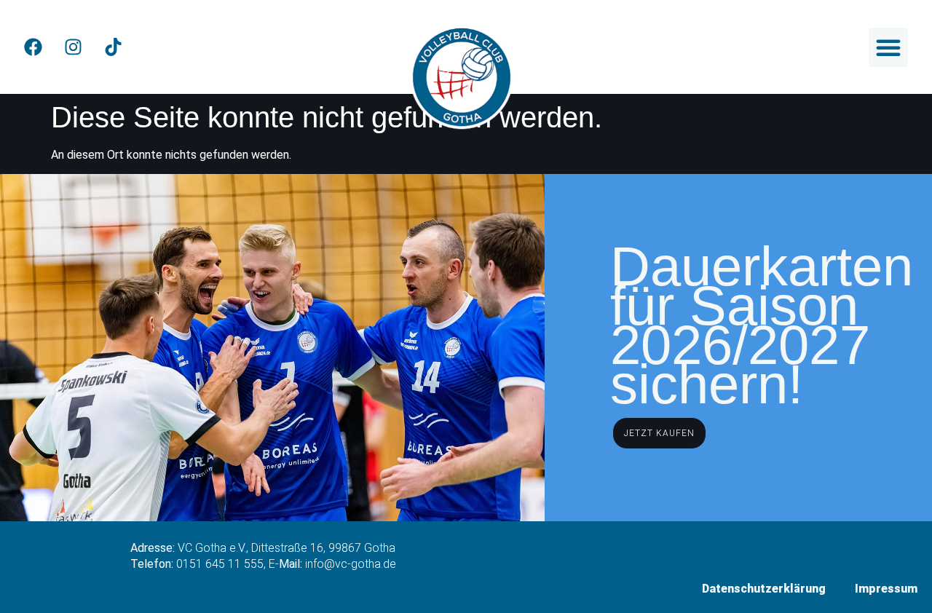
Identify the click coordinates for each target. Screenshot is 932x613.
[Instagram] (73, 47)
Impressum (886, 589)
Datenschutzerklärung (764, 589)
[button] (888, 47)
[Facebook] (33, 47)
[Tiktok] (113, 47)
